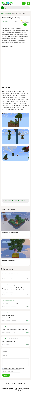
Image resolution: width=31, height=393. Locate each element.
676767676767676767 (8, 301)
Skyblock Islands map (10, 232)
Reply (3, 279)
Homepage (4, 13)
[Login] (28, 3)
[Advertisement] (15, 66)
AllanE (4, 338)
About (14, 383)
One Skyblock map (8, 260)
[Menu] (24, 3)
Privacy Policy (21, 383)
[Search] (2, 7)
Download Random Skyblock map (15, 201)
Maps (9, 13)
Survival (8, 21)
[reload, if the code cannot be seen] (13, 368)
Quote (8, 279)
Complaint (13, 279)
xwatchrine (5, 285)
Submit (6, 375)
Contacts (8, 383)
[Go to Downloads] (25, 24)
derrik (4, 327)
